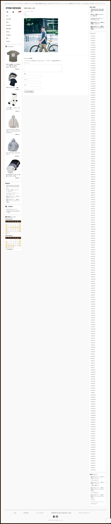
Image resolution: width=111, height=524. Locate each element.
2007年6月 (93, 435)
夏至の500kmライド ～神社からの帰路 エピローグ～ (98, 23)
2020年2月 (93, 142)
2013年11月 (93, 301)
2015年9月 (93, 256)
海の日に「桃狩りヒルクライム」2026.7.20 (97, 15)
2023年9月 (93, 74)
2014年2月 (93, 295)
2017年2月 (93, 220)
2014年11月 (93, 276)
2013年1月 (93, 322)
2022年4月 (93, 97)
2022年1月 (93, 104)
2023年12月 (93, 67)
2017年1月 (93, 222)
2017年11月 (93, 199)
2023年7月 (93, 79)
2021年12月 (93, 106)
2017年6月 (93, 211)
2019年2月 (93, 170)
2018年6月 (93, 186)
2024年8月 (93, 58)
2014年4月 (93, 292)
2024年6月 (93, 61)
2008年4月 (93, 422)
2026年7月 (93, 36)
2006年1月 (93, 467)
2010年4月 (93, 385)
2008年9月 (93, 417)
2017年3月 (93, 217)
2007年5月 (93, 438)
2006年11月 (93, 447)
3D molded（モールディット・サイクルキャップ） (97, 19)
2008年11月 (93, 413)
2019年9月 (93, 154)
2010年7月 (93, 379)
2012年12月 (93, 324)
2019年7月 (93, 158)
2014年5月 (93, 290)
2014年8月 (93, 283)
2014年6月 (93, 288)
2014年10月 (93, 279)
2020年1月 (93, 145)
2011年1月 (93, 367)
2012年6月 (93, 335)
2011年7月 (93, 354)
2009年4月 (93, 406)
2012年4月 (93, 338)
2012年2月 (93, 342)
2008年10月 (93, 415)
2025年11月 (93, 45)
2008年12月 (93, 410)
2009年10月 (93, 399)
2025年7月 (93, 52)
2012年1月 (93, 345)
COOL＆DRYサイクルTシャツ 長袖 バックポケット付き (13, 175)
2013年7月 (93, 308)
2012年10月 (93, 329)
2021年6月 (93, 113)
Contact (8, 41)
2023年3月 (93, 83)
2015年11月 (93, 251)
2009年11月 (93, 397)
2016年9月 (93, 231)
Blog (7, 38)
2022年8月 (93, 88)
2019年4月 (93, 165)
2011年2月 (93, 365)
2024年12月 (93, 54)
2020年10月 (93, 124)
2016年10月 (93, 229)
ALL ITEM (8, 19)
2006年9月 (93, 449)
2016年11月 (93, 226)
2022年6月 (93, 92)
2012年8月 (93, 331)
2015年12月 (93, 249)
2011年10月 (93, 351)
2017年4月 (93, 215)
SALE (7, 22)
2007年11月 (93, 429)
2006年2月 (93, 465)
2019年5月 (93, 163)
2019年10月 (93, 151)
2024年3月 (93, 63)
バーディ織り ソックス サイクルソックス (13, 108)
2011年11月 (93, 349)
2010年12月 (93, 370)
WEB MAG (8, 28)
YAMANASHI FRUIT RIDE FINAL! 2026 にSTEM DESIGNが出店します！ (97, 10)
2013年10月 (93, 304)
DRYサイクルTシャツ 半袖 (12, 87)
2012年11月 (93, 326)
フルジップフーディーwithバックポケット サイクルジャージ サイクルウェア (13, 131)
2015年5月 (93, 263)
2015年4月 (93, 265)
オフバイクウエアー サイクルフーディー (13, 153)
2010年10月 (93, 372)
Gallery (8, 31)
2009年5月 (93, 404)
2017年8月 (93, 206)
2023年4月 (93, 81)
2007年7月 (93, 433)
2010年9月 (93, 374)
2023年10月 (93, 72)
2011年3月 (93, 363)
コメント (26, 62)
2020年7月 (93, 131)
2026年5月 (93, 40)
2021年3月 (93, 117)
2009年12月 (93, 395)
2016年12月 (93, 224)
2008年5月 (93, 420)
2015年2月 (93, 270)
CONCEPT (8, 25)
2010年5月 (93, 383)
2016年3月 (93, 242)
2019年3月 (93, 167)
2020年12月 (93, 122)
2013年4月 (93, 315)
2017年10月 (93, 201)
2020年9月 (93, 126)
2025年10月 (93, 47)
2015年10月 (93, 254)
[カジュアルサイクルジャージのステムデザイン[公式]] (13, 8)
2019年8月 (93, 156)
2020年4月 (93, 138)
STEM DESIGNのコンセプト (12, 209)
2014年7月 (93, 285)
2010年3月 (93, 388)
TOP (7, 15)
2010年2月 (93, 390)
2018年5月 (93, 188)
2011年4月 (93, 360)
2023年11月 (93, 70)
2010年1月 (93, 392)
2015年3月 (93, 267)
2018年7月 (93, 183)
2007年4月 (93, 440)
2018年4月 (93, 190)
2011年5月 (93, 358)
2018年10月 (93, 176)
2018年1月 (93, 195)
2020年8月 (93, 129)
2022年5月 (93, 95)
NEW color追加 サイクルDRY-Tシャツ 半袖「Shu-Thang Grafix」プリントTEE (13, 66)
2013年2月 (93, 320)
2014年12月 (93, 274)
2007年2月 (93, 442)
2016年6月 (93, 236)
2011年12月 (93, 347)
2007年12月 (93, 426)
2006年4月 (93, 460)
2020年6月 (93, 133)
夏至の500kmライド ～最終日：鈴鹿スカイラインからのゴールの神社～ (98, 28)
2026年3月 (93, 42)
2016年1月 (93, 247)
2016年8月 (93, 233)
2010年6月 (93, 381)
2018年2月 (93, 192)
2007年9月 (93, 431)
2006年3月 (93, 463)
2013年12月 (93, 299)
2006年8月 (93, 451)
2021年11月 (93, 108)
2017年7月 (93, 208)
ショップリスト (40, 513)
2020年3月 (93, 140)
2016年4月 (93, 240)
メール (25, 79)
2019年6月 (93, 161)
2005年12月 (93, 469)
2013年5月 (93, 313)
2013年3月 (93, 317)
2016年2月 (93, 245)
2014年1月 (93, 297)
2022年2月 (93, 102)
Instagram (8, 35)
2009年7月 (93, 401)
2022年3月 (93, 99)
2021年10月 (93, 111)
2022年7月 (93, 90)
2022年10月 (93, 86)
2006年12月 (93, 444)
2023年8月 (93, 77)
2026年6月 (93, 38)
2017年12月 (93, 197)
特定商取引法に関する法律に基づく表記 (13, 212)
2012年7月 (93, 333)
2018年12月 (93, 174)
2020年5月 (93, 136)
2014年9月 (93, 281)
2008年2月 (93, 424)
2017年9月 (93, 204)
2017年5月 (93, 213)
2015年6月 (93, 261)
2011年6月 (93, 356)
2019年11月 (93, 149)
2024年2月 (93, 65)
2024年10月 (93, 56)
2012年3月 (93, 340)
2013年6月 (93, 310)
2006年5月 (93, 458)
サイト (25, 85)
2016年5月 (93, 238)
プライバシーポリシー (84, 513)
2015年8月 (93, 258)
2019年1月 (93, 172)
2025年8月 (93, 49)
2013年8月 (93, 306)
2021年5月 (93, 115)
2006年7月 (93, 454)
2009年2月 (93, 408)
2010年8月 (93, 376)
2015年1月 (93, 272)
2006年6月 (93, 456)
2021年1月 (93, 120)
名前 (25, 73)
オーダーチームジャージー (96, 501)
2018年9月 (93, 179)
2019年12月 (93, 147)
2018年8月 (93, 181)
